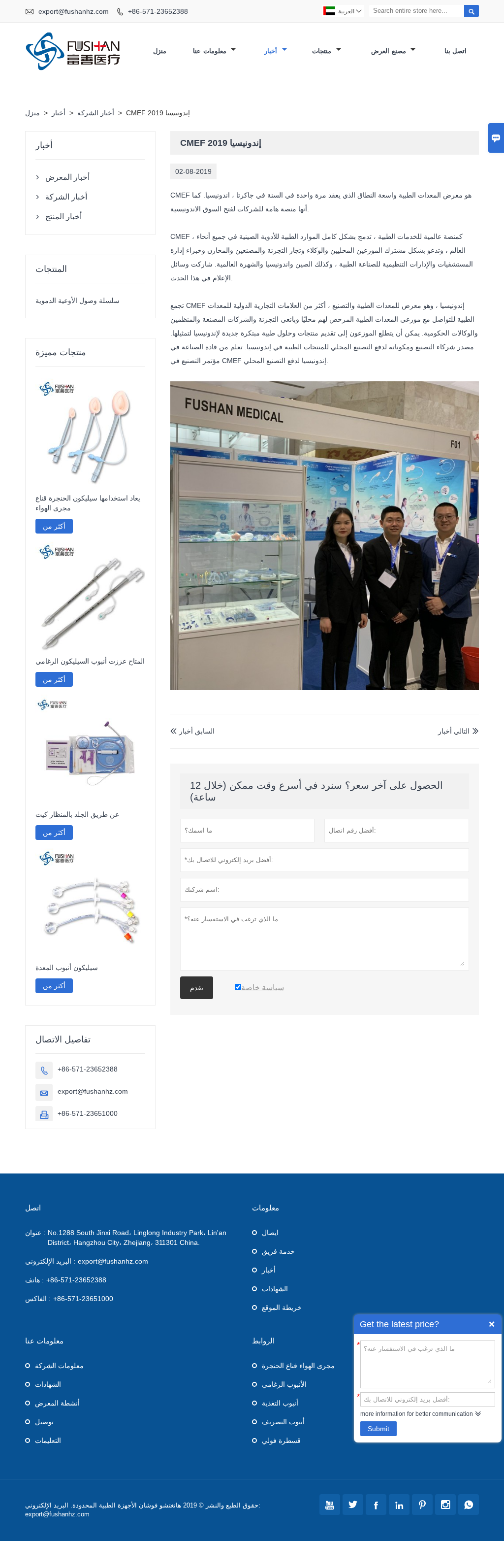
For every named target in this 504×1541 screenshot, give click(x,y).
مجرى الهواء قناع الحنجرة (298, 1366)
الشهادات (275, 1289)
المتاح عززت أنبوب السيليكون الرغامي (90, 661)
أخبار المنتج (63, 216)
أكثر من (54, 526)
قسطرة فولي (281, 1440)
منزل (159, 51)
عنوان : (35, 1233)
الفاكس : (38, 1299)
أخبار (272, 51)
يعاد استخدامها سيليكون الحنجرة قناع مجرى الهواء (87, 503)
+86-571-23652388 (158, 11)
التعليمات (48, 1440)
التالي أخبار (454, 731)
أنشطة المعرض (57, 1403)
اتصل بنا (455, 51)
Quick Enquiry (492, 1324)
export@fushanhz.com (73, 11)
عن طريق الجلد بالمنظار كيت (77, 814)
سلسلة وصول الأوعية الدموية (77, 300)
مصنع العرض (389, 51)
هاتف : (34, 1280)
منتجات (323, 51)
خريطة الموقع (282, 1307)
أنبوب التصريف (283, 1422)
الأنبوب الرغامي (284, 1384)
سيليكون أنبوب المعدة (66, 968)
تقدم (196, 988)
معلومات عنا (210, 51)
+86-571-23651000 (88, 1113)
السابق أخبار (192, 731)
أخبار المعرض (67, 177)
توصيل (44, 1422)
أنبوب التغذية (280, 1403)
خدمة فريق (278, 1251)
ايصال (270, 1233)
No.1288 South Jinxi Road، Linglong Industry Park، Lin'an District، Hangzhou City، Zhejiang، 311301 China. (137, 1237)
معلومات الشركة (59, 1366)
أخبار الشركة (95, 113)
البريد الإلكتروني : (50, 1261)
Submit (378, 1429)
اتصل (33, 1208)
